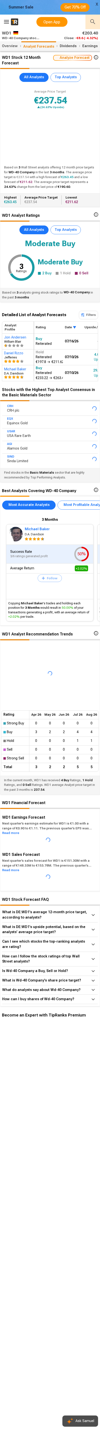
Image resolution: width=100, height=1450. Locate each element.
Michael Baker (37, 529)
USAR (11, 431)
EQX (10, 418)
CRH (10, 406)
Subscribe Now (26, 1099)
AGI (9, 444)
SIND (10, 456)
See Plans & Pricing (65, 1099)
